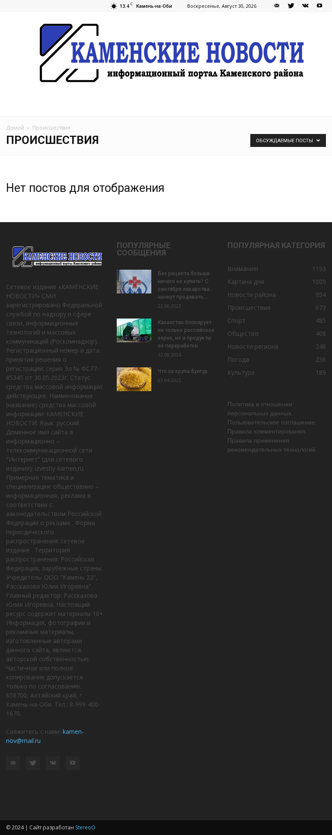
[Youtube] (319, 6)
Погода (238, 359)
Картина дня (245, 281)
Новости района (251, 294)
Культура (241, 372)
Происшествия (249, 307)
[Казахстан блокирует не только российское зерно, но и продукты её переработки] (134, 330)
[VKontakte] (305, 6)
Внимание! (242, 269)
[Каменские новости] (166, 54)
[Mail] (276, 6)
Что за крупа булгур (183, 371)
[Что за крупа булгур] (134, 379)
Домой (15, 127)
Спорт (236, 320)
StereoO (85, 827)
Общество (243, 333)
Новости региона (252, 346)
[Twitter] (290, 6)
